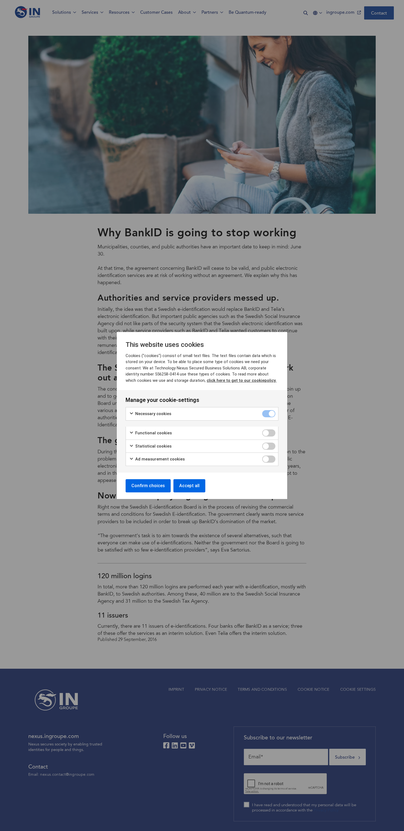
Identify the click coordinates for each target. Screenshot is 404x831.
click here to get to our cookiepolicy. (241, 380)
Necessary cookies (152, 413)
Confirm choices (148, 485)
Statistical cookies (152, 446)
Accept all (189, 485)
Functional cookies (153, 432)
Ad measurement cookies (159, 459)
